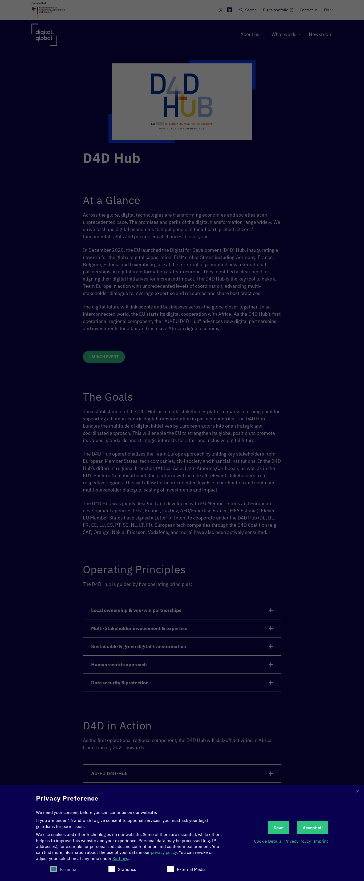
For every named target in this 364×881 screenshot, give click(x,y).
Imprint (321, 841)
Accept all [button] (313, 827)
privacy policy (164, 852)
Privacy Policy (297, 841)
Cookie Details (268, 841)
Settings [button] (120, 858)
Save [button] (279, 827)
